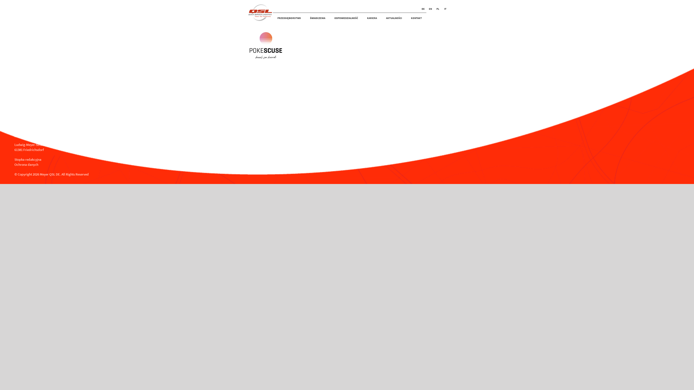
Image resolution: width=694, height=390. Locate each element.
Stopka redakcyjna (27, 159)
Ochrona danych (26, 164)
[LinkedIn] (244, 142)
